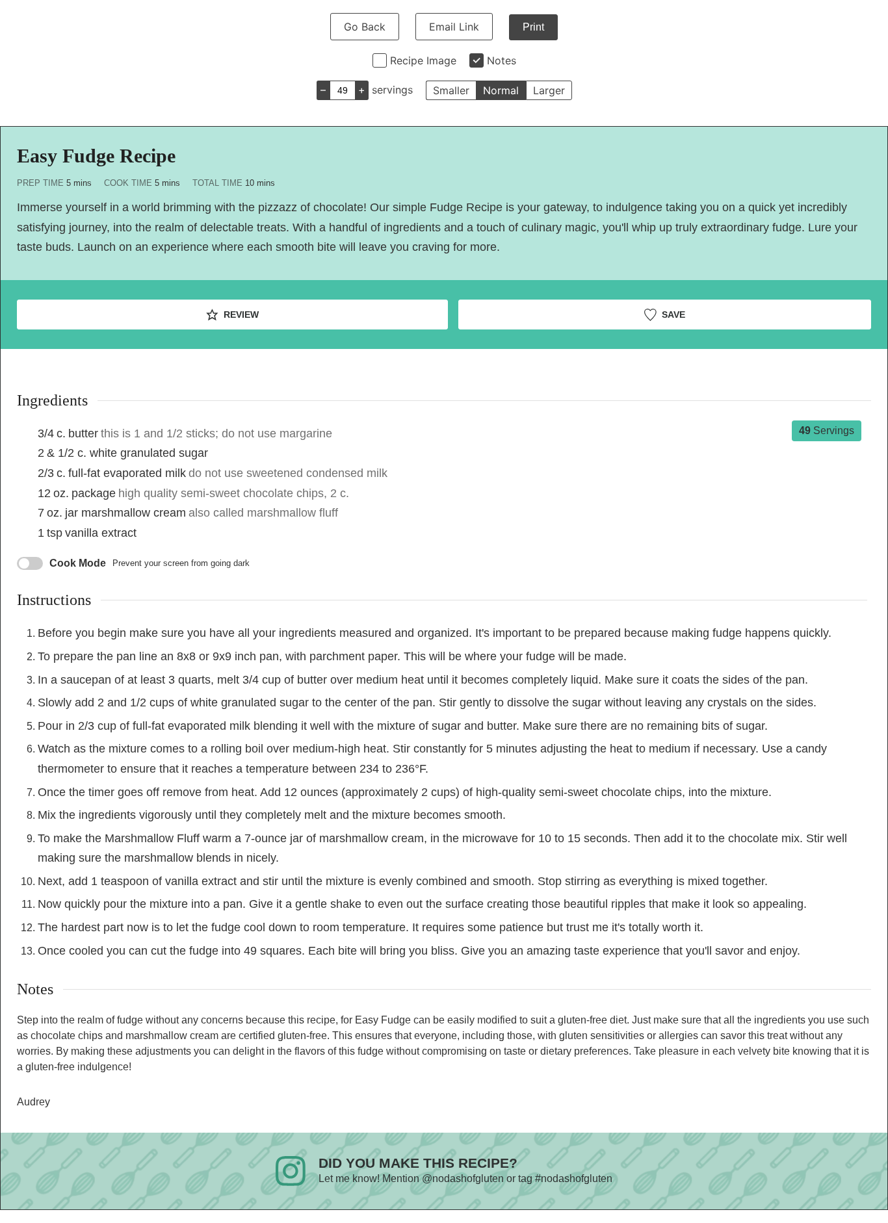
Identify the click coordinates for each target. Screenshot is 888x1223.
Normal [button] (501, 90)
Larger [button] (549, 90)
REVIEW (240, 314)
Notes (501, 60)
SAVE (672, 314)
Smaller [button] (451, 90)
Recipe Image (423, 60)
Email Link (454, 26)
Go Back (364, 26)
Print (533, 26)
